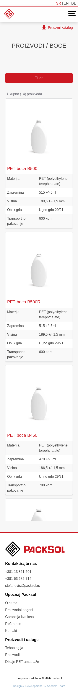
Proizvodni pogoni (19, 610)
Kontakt (11, 631)
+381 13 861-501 (18, 572)
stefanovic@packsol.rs (22, 585)
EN (66, 3)
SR (58, 3)
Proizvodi (12, 655)
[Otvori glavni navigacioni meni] (71, 13)
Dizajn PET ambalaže (22, 662)
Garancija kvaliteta (19, 617)
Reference (13, 624)
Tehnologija (14, 648)
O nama (11, 603)
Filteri (39, 78)
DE (73, 3)
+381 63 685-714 (18, 578)
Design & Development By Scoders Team (39, 686)
